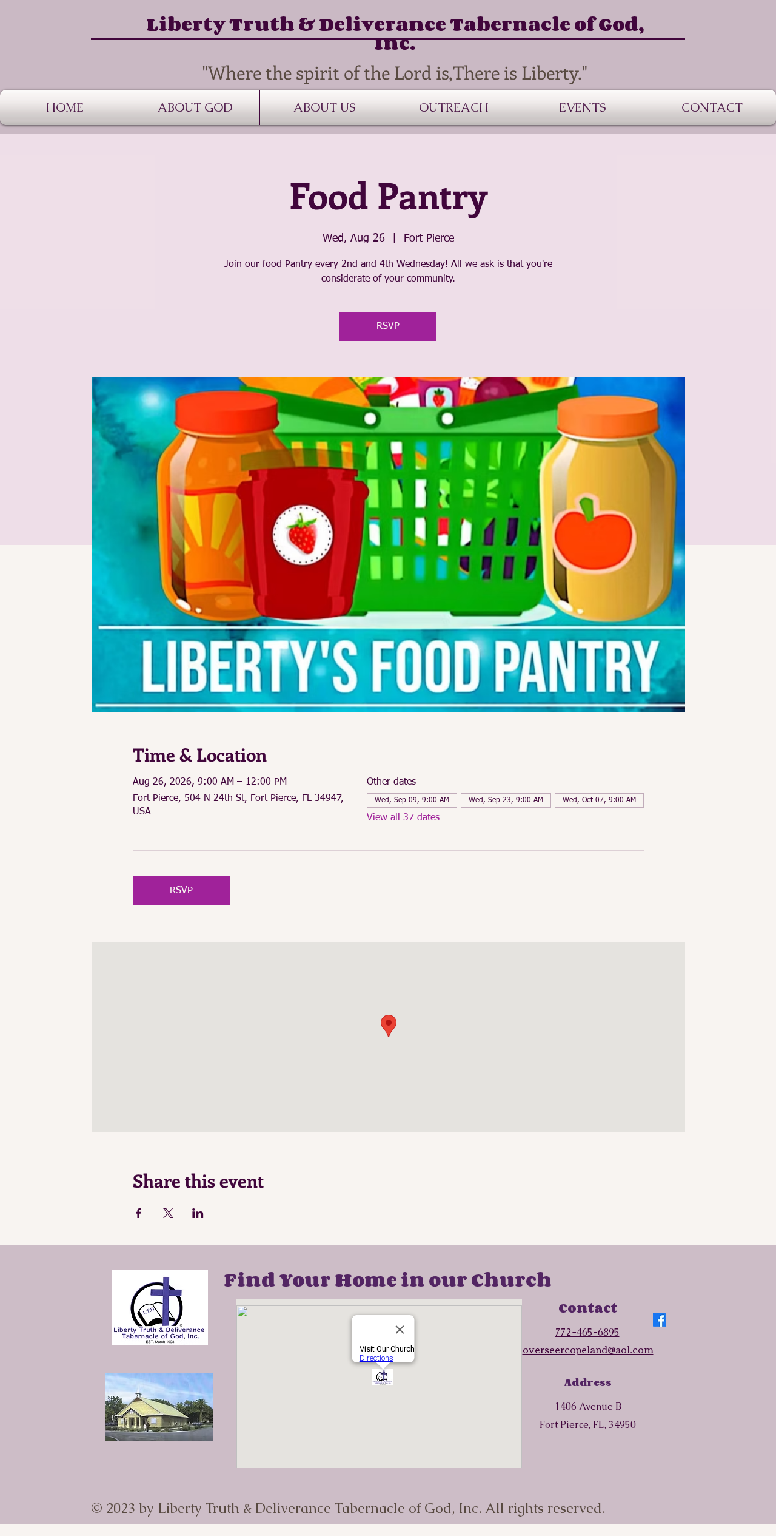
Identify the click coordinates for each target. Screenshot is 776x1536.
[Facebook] (659, 1320)
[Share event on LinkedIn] (198, 1213)
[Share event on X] (168, 1213)
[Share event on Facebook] (138, 1213)
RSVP (388, 326)
